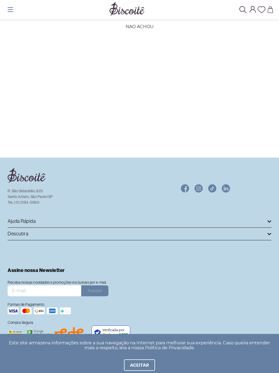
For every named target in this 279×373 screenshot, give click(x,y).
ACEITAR (139, 365)
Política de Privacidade (169, 347)
